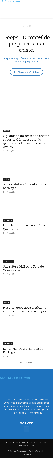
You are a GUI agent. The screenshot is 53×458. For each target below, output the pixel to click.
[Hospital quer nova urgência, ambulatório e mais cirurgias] (26, 292)
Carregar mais (26, 362)
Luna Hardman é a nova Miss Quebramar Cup (24, 227)
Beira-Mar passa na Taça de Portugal (23, 350)
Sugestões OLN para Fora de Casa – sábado (23, 268)
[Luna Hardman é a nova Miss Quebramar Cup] (26, 210)
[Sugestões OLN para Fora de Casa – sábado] (26, 251)
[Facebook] (26, 429)
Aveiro (6, 131)
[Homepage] (26, 9)
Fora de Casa (8, 261)
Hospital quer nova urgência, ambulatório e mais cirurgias (24, 309)
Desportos (8, 220)
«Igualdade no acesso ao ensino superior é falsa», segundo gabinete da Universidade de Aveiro (26, 141)
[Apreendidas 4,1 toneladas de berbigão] (26, 169)
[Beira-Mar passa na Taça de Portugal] (26, 333)
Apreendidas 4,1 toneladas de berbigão (24, 186)
